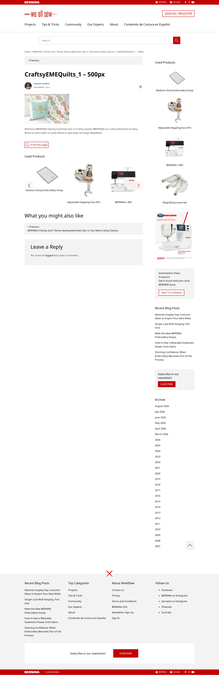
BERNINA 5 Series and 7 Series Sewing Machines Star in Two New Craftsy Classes (73, 51)
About (114, 24)
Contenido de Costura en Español (147, 24)
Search (176, 40)
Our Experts (95, 24)
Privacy (116, 595)
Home (27, 51)
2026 (157, 439)
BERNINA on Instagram (174, 595)
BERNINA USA (119, 607)
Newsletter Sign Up (123, 612)
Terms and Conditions (124, 601)
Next (138, 185)
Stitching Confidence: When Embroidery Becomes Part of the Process (173, 355)
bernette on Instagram (174, 601)
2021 (157, 467)
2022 (157, 462)
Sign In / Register (178, 13)
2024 (157, 451)
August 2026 (162, 406)
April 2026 (160, 428)
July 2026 (160, 411)
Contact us (118, 590)
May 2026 (160, 423)
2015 (157, 501)
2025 (157, 445)
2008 (157, 540)
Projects (30, 24)
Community (73, 24)
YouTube (166, 612)
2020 (157, 473)
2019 (157, 479)
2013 (157, 512)
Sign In (116, 618)
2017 (157, 490)
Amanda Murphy (42, 83)
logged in (50, 255)
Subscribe (166, 384)
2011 (157, 523)
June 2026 (160, 417)
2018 (157, 484)
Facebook (166, 590)
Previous (34, 60)
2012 (157, 518)
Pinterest (166, 607)
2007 (157, 546)
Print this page (39, 144)
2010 (157, 529)
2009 (157, 535)
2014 (157, 507)
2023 (157, 456)
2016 (157, 495)
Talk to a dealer (171, 292)
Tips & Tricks (50, 24)
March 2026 (161, 434)
